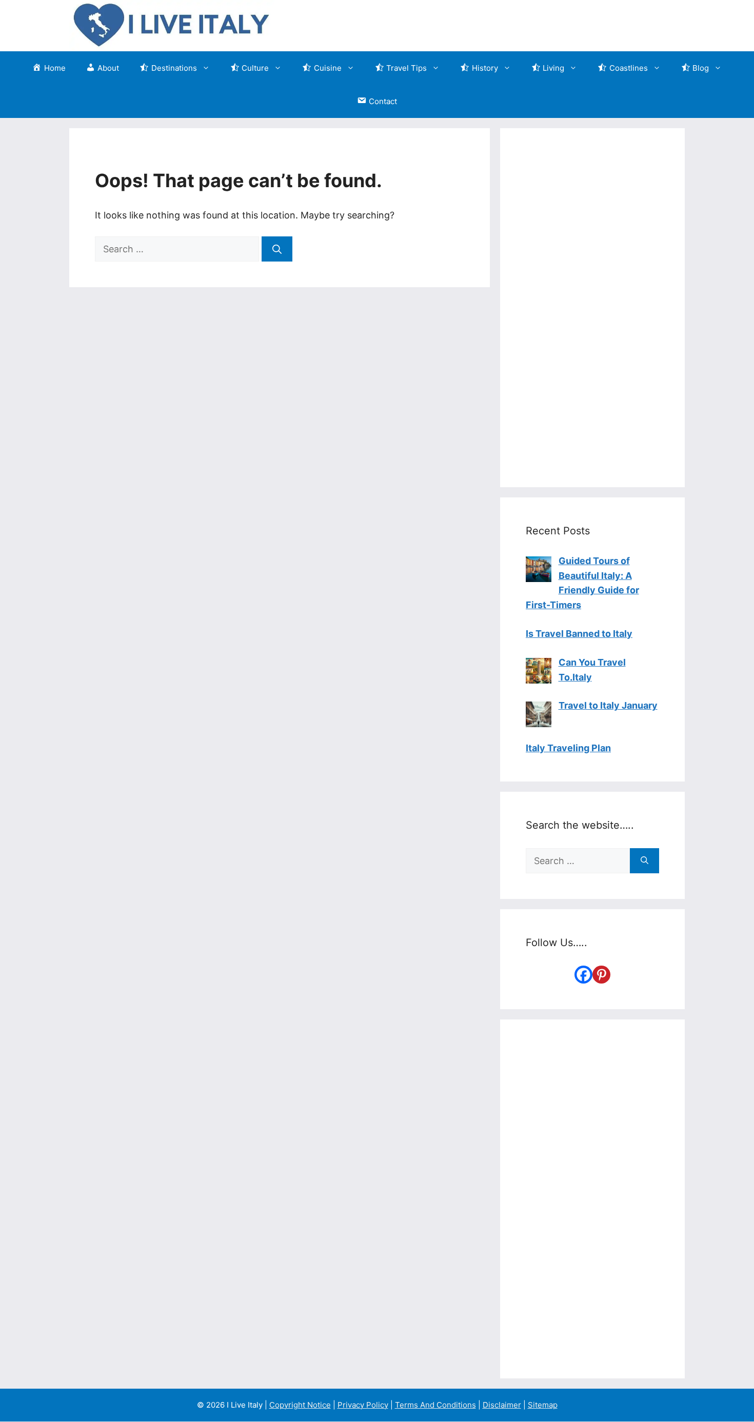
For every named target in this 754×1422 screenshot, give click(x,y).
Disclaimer (502, 1405)
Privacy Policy (363, 1405)
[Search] (277, 249)
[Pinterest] (601, 975)
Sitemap (543, 1405)
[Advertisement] (592, 308)
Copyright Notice (300, 1405)
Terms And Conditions (435, 1405)
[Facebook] (583, 975)
